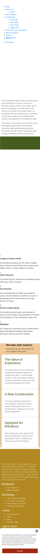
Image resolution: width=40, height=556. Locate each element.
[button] (37, 531)
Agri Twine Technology (16, 498)
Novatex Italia (12, 522)
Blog (9, 519)
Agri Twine (14, 25)
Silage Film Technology (16, 503)
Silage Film (14, 27)
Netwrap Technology (15, 506)
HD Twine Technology (16, 501)
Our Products (12, 488)
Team (9, 517)
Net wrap (14, 20)
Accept (20, 551)
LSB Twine (14, 22)
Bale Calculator (13, 490)
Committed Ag (13, 514)
